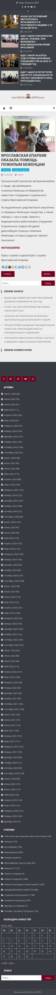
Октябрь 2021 (11, 703)
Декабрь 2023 (11, 564)
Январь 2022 (10, 687)
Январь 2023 (10, 623)
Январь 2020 (10, 816)
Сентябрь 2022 (11, 645)
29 (19, 956)
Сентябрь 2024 (11, 516)
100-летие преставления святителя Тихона (25, 836)
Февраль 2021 (11, 746)
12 (50, 940)
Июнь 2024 (9, 532)
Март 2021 (9, 741)
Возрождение (11, 852)
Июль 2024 (9, 527)
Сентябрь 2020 (11, 773)
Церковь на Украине (14, 905)
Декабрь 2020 (11, 757)
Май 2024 (9, 538)
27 (4, 956)
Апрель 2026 (10, 415)
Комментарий (11, 857)
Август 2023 (10, 586)
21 (12, 951)
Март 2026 (9, 420)
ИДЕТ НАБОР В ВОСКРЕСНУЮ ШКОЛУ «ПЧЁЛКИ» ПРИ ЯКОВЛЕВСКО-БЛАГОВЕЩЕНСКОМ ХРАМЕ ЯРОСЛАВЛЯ (36, 42)
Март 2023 (9, 613)
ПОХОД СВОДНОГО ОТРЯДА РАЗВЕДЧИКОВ (10, 274)
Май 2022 (9, 666)
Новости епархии (13, 873)
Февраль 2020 (11, 810)
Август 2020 (10, 778)
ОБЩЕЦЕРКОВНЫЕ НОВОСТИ (18, 889)
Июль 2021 (9, 720)
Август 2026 (10, 393)
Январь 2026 (10, 431)
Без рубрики (10, 847)
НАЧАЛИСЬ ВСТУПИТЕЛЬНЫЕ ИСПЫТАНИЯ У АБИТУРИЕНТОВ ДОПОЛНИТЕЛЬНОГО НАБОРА (27, 318)
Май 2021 (9, 730)
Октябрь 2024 (11, 511)
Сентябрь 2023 (11, 581)
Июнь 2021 (9, 725)
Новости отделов (20, 170)
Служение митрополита (16, 895)
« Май (4, 963)
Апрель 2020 (10, 800)
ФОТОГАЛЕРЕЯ (10, 247)
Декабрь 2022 (11, 629)
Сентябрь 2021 (11, 709)
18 (42, 946)
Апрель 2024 (10, 543)
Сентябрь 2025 (11, 452)
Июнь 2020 (9, 789)
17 (35, 946)
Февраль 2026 (11, 425)
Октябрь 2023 (11, 575)
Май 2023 (9, 602)
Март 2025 (9, 484)
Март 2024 (9, 548)
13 (4, 946)
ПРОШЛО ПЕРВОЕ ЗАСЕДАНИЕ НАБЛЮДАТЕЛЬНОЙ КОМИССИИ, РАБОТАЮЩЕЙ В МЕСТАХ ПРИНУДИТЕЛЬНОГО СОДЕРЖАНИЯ (29, 329)
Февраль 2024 (11, 554)
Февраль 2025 (11, 490)
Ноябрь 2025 (10, 441)
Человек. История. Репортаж (18, 911)
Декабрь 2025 (11, 436)
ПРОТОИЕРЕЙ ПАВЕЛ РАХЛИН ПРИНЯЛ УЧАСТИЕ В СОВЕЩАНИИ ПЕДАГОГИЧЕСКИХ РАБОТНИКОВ (29, 340)
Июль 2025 (9, 463)
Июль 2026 (9, 399)
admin (20, 174)
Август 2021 (10, 714)
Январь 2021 (10, 752)
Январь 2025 (10, 495)
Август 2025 (10, 458)
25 (42, 951)
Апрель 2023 (10, 607)
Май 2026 (9, 409)
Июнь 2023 (9, 597)
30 (27, 956)
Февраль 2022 (11, 682)
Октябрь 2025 (11, 447)
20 (4, 951)
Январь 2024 (10, 559)
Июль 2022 (9, 655)
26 (50, 951)
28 (12, 956)
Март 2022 (9, 677)
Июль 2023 (9, 591)
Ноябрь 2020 (10, 762)
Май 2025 (9, 474)
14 (12, 946)
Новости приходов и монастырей (20, 884)
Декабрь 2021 (11, 693)
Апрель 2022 (10, 671)
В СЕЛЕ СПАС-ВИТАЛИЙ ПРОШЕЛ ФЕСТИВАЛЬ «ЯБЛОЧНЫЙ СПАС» (27, 309)
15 (19, 946)
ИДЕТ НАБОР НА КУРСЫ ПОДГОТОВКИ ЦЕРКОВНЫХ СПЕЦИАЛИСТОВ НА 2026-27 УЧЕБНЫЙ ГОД (36, 59)
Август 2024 (10, 522)
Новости (6, 170)
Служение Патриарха (14, 900)
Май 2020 (9, 794)
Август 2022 (10, 650)
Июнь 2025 (9, 468)
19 (50, 946)
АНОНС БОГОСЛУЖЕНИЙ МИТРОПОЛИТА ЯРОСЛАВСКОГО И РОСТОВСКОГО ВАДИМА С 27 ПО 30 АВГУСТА (36, 22)
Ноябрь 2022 (10, 634)
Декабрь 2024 (11, 500)
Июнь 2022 (9, 661)
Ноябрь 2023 (10, 570)
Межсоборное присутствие (17, 863)
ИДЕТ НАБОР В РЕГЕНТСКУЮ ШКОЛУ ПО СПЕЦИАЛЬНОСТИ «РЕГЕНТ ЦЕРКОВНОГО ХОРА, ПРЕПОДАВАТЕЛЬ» (37, 76)
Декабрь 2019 (11, 821)
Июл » (12, 963)
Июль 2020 (9, 784)
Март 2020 (9, 805)
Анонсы (8, 841)
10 (35, 940)
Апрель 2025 (10, 479)
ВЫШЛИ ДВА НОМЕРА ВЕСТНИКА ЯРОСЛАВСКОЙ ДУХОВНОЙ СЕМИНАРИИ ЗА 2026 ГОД (28, 299)
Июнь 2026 (9, 404)
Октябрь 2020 (11, 768)
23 (27, 951)
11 (42, 940)
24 (35, 951)
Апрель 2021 (10, 736)
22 (19, 951)
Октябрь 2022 (11, 639)
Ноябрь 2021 (10, 698)
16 (27, 946)
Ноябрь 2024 (10, 506)
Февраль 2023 (11, 618)
